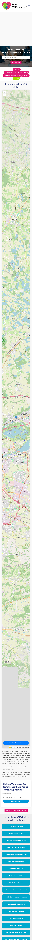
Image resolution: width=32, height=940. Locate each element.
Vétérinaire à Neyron (16, 833)
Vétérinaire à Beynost (16, 826)
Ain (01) (25, 75)
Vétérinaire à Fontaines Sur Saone (16, 897)
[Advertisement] (16, 29)
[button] (16, 417)
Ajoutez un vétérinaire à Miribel (16, 811)
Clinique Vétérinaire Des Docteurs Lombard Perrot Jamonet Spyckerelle (15, 787)
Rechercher (16, 62)
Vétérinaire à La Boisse (16, 862)
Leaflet (13, 747)
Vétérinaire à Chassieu (16, 911)
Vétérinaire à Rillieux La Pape (16, 840)
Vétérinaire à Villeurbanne (16, 904)
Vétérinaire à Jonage (16, 869)
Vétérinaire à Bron (16, 925)
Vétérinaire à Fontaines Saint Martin (16, 890)
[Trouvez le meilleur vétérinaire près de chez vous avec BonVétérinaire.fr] (15, 9)
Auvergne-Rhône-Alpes (13, 75)
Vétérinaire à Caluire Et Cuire (16, 932)
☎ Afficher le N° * (16, 801)
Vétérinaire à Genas (16, 918)
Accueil (17, 69)
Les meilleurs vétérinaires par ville (17, 72)
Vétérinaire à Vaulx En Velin (16, 847)
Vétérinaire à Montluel (16, 883)
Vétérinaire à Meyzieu (16, 876)
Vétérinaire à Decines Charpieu (16, 854)
